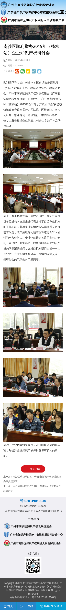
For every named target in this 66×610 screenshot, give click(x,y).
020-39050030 (35, 500)
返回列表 (35, 469)
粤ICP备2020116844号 (44, 597)
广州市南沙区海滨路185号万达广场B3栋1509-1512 (35, 511)
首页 (10, 606)
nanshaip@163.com (35, 505)
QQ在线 (28, 606)
